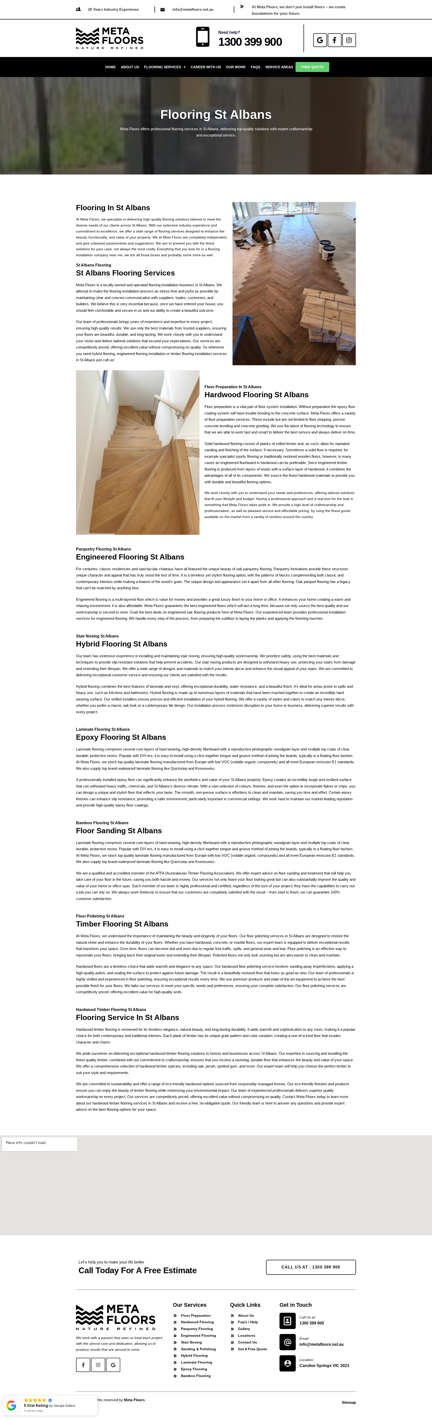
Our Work (236, 67)
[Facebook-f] (335, 40)
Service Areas (279, 67)
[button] (97, 1395)
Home (110, 67)
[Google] (320, 40)
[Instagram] (349, 40)
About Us (130, 67)
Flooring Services (162, 67)
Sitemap (349, 1402)
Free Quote (312, 67)
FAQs (255, 67)
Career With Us (206, 67)
